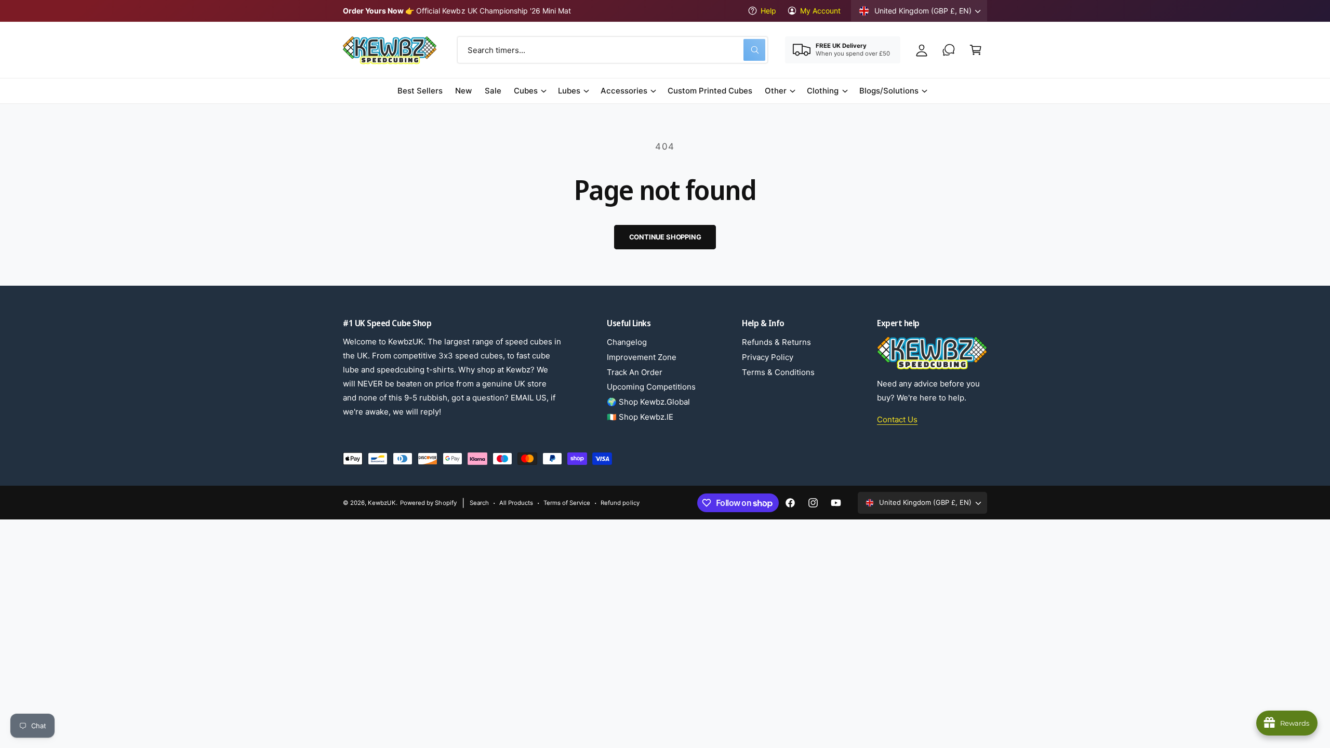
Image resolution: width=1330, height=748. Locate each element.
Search (479, 502)
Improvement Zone (641, 357)
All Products (516, 502)
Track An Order (634, 372)
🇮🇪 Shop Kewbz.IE (640, 417)
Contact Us (897, 419)
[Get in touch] (948, 49)
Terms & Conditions (778, 372)
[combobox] (612, 49)
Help (768, 10)
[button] (975, 49)
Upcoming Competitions (651, 387)
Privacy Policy (767, 357)
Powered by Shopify (428, 502)
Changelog (627, 342)
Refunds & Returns (776, 342)
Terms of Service (566, 502)
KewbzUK (382, 502)
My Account (820, 10)
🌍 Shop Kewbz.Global (648, 402)
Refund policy (620, 502)
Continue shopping (665, 237)
